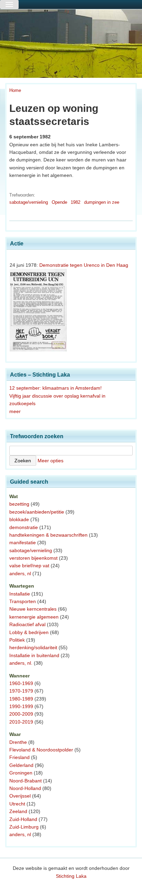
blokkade (19, 519)
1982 (75, 202)
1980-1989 (21, 699)
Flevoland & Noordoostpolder (41, 749)
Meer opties (50, 460)
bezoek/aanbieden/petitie (36, 512)
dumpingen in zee (101, 202)
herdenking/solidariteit (33, 647)
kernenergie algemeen (34, 617)
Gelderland (21, 765)
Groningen (20, 773)
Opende (59, 202)
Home (15, 90)
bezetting (19, 504)
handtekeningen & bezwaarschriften (48, 535)
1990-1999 (21, 706)
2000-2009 (21, 714)
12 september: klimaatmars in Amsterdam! (55, 388)
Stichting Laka (71, 876)
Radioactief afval (27, 624)
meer (15, 411)
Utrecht (17, 804)
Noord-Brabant (25, 780)
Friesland (19, 757)
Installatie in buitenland (34, 655)
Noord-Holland (25, 788)
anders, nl (20, 573)
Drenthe (18, 742)
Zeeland (18, 811)
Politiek (17, 640)
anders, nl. (20, 663)
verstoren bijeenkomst (33, 558)
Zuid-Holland (23, 819)
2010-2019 (21, 722)
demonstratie (23, 527)
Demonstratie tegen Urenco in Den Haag (83, 265)
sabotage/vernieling (28, 202)
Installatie (19, 594)
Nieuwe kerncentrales (33, 609)
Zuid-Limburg (24, 827)
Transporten (22, 601)
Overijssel (20, 796)
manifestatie (22, 542)
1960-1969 (21, 683)
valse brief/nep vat (29, 565)
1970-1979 (21, 691)
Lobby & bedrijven (29, 632)
